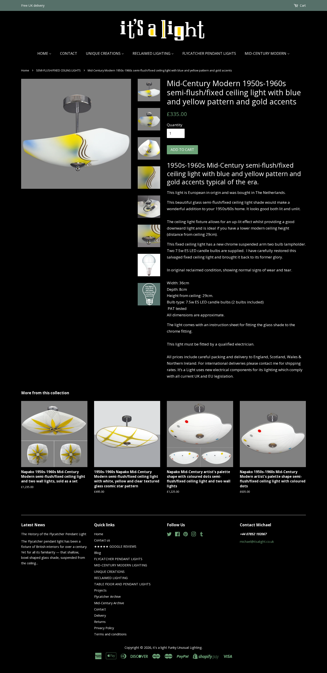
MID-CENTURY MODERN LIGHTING (120, 565)
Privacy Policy (104, 628)
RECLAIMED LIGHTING (152, 53)
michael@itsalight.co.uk (257, 541)
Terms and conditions (110, 634)
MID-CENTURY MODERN (266, 53)
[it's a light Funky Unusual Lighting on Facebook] (177, 535)
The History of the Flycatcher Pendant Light (53, 534)
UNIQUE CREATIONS (103, 53)
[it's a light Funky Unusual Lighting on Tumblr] (201, 535)
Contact (68, 53)
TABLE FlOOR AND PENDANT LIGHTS (122, 584)
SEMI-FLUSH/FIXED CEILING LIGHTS (58, 70)
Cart (303, 5)
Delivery (100, 615)
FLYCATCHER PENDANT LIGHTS (209, 53)
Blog (97, 553)
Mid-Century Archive (109, 603)
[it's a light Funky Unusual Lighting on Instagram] (193, 535)
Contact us (102, 540)
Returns (100, 622)
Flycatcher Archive (107, 596)
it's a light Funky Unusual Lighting (177, 647)
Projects (100, 590)
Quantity (174, 124)
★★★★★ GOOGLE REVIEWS (115, 546)
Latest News (33, 524)
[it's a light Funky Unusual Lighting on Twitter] (169, 535)
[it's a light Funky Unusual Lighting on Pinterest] (185, 535)
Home (43, 53)
